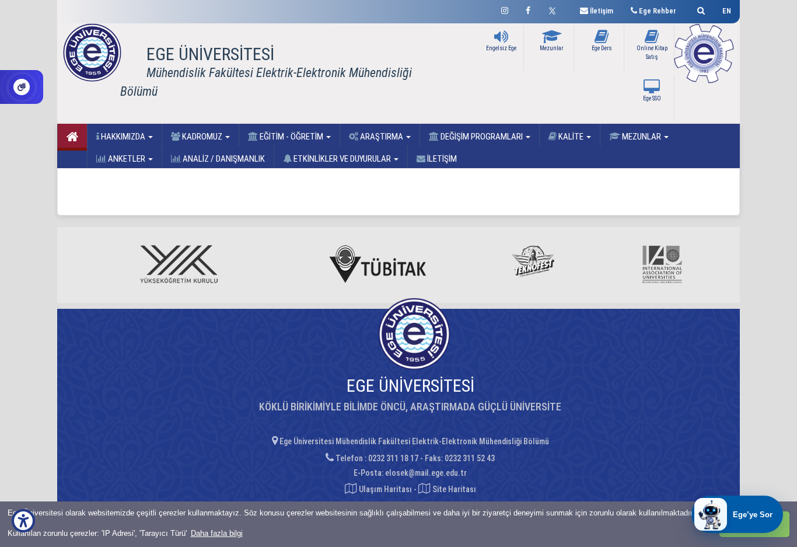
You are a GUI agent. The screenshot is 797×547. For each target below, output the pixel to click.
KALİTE (571, 136)
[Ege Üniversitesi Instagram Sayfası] (504, 9)
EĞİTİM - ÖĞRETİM (291, 136)
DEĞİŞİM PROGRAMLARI (482, 136)
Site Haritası (453, 489)
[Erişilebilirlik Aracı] (23, 520)
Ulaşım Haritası (384, 489)
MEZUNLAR (641, 136)
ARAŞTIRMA (381, 136)
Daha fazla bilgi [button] (217, 533)
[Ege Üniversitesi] (699, 9)
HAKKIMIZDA (123, 136)
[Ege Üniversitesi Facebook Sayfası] (528, 9)
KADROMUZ (202, 136)
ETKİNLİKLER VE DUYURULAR (342, 159)
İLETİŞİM (441, 159)
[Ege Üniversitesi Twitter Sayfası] (555, 9)
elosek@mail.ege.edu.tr (426, 473)
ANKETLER (126, 159)
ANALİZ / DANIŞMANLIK (223, 159)
